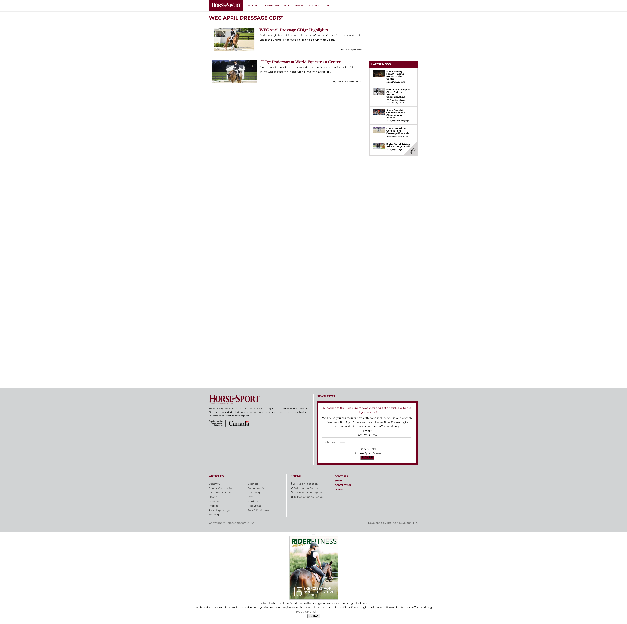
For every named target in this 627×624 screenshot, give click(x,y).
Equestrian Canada (398, 100)
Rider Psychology (219, 510)
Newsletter (272, 5)
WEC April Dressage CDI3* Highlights (294, 29)
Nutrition (253, 501)
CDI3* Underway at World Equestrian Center (300, 61)
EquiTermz (315, 5)
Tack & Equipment (259, 510)
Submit (313, 615)
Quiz (328, 5)
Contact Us (343, 485)
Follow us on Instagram (307, 492)
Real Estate (254, 505)
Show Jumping (398, 82)
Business (253, 483)
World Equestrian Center (349, 82)
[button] (313, 534)
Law (250, 497)
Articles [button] (252, 5)
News (388, 82)
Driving (398, 149)
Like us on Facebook (305, 483)
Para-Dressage (392, 102)
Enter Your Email (367, 435)
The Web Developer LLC (402, 523)
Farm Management (221, 492)
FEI (387, 100)
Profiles (213, 505)
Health (213, 497)
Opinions (214, 501)
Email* (367, 430)
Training (214, 514)
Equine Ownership (220, 488)
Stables (299, 5)
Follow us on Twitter (305, 488)
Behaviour (215, 483)
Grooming (254, 492)
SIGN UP (367, 457)
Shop (286, 5)
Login (339, 489)
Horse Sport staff (353, 50)
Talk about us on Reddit (308, 497)
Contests (341, 476)
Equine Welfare (257, 488)
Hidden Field (367, 449)
